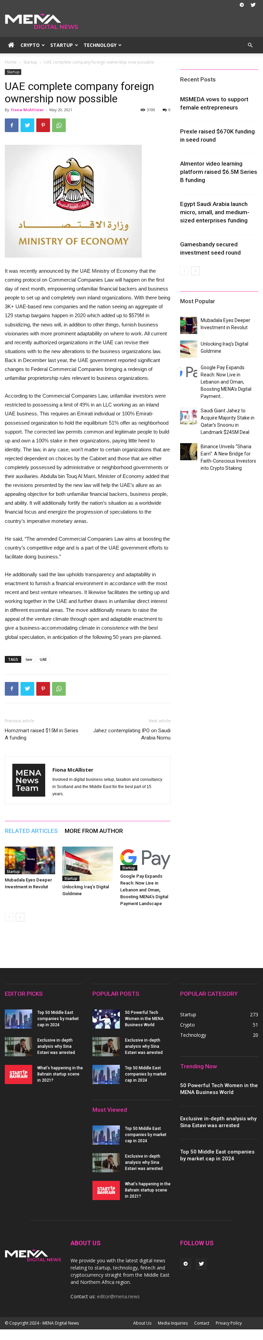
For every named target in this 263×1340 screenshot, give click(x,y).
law (29, 659)
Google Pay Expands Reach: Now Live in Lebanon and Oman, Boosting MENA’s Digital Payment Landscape (144, 890)
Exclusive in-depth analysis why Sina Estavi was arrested (56, 1046)
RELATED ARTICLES (31, 830)
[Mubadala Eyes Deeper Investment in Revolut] (30, 860)
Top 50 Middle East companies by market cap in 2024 (58, 1018)
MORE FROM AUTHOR (94, 830)
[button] (250, 45)
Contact (201, 1323)
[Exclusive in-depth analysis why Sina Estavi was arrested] (18, 1046)
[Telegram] (242, 5)
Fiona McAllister (27, 109)
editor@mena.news (118, 1296)
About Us (142, 1323)
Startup (61, 45)
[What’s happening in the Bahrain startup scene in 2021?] (18, 1074)
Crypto (30, 45)
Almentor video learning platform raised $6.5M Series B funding (218, 171)
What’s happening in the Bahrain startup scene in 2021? (60, 1074)
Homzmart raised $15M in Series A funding (41, 734)
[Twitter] (253, 5)
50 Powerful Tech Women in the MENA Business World (144, 1018)
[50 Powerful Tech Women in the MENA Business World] (106, 1019)
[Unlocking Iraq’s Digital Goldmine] (87, 864)
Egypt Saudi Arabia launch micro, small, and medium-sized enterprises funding (214, 212)
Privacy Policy (229, 1323)
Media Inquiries (173, 1323)
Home (11, 62)
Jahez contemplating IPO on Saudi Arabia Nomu (132, 734)
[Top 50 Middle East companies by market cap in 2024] (18, 1019)
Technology (100, 45)
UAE (43, 659)
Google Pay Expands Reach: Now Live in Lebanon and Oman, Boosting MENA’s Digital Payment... (226, 382)
